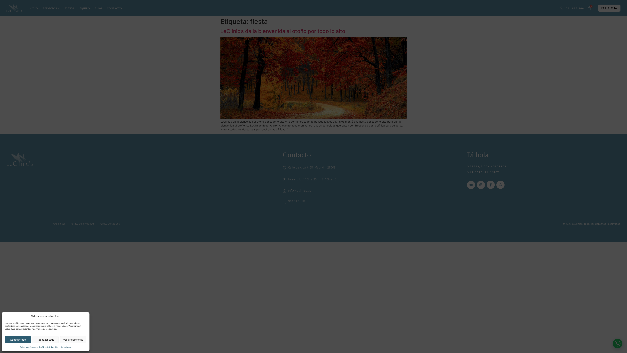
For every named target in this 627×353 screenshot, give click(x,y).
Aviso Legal (66, 347)
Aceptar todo (18, 339)
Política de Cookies (29, 347)
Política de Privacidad (49, 347)
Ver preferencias (73, 339)
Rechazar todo (45, 339)
